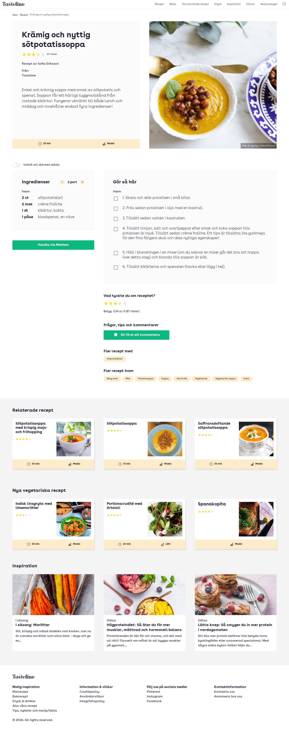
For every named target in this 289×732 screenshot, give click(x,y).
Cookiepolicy (89, 691)
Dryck (218, 4)
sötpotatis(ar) (115, 359)
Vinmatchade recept (195, 4)
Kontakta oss (224, 691)
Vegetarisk (201, 378)
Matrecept (20, 691)
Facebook (154, 701)
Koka (246, 378)
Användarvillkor (92, 696)
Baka (172, 4)
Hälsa (250, 4)
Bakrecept (20, 696)
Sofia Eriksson (48, 63)
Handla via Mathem (53, 245)
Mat (128, 378)
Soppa (165, 378)
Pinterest (153, 691)
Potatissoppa (145, 378)
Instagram (155, 696)
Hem (15, 15)
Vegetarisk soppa (225, 378)
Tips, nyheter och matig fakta (34, 710)
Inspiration (234, 4)
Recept (159, 4)
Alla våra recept (24, 706)
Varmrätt (182, 378)
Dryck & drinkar (24, 701)
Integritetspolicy (92, 701)
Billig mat (112, 378)
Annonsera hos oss (228, 696)
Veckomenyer (268, 4)
